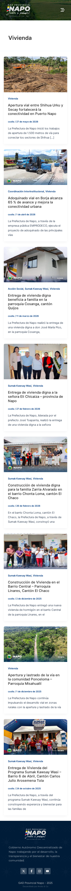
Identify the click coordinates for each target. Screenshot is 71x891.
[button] (63, 10)
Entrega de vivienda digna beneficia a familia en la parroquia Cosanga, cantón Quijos (30, 301)
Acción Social (15, 288)
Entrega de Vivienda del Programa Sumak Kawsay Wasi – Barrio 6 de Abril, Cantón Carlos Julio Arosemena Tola (34, 774)
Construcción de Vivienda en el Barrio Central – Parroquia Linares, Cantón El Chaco (34, 586)
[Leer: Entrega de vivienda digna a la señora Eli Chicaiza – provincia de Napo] (35, 361)
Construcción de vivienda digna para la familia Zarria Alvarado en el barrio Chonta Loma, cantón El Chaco (35, 491)
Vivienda (13, 98)
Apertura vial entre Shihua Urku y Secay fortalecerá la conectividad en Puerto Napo (35, 109)
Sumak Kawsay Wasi (36, 288)
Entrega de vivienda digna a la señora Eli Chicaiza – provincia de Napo (35, 396)
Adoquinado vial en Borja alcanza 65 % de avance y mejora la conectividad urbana (35, 202)
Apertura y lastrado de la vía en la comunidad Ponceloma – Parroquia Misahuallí (34, 679)
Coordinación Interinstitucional (26, 191)
